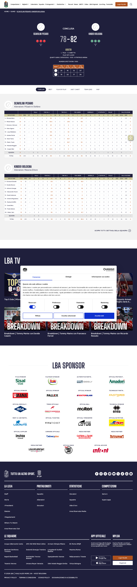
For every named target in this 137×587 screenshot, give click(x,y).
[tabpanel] (68, 167)
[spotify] (131, 474)
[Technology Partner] (116, 395)
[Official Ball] (84, 409)
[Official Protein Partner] (116, 381)
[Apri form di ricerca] (131, 4)
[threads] (105, 474)
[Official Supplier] (20, 436)
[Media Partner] (84, 436)
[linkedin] (109, 474)
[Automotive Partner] (84, 381)
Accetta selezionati (68, 316)
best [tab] (50, 89)
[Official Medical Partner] (20, 409)
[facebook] (96, 474)
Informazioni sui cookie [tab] (100, 277)
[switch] (56, 307)
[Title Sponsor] (20, 381)
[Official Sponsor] (20, 395)
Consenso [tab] (36, 277)
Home (6, 11)
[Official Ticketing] (52, 423)
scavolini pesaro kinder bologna (31, 11)
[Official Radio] (68, 450)
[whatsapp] (126, 474)
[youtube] (114, 474)
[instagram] (101, 474)
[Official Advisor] (100, 450)
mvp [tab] (97, 89)
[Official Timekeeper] (84, 423)
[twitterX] (118, 474)
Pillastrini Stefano (32, 107)
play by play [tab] (61, 89)
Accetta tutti (99, 316)
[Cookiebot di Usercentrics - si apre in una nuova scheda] (105, 269)
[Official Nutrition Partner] (116, 423)
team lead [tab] (88, 89)
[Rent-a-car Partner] (20, 423)
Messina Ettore (31, 170)
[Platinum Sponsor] (52, 381)
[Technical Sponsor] (116, 409)
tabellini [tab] (41, 89)
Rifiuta (37, 316)
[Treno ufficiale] (52, 409)
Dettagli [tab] (68, 277)
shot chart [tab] (75, 89)
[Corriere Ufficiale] (52, 436)
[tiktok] (122, 474)
